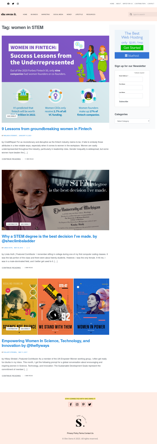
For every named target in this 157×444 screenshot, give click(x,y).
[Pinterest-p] (83, 404)
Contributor (12, 224)
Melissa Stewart (10, 135)
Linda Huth (8, 248)
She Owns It (11, 116)
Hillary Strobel (10, 352)
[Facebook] (8, 4)
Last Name (122, 92)
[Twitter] (13, 4)
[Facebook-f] (70, 404)
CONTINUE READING (11, 159)
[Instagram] (18, 4)
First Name (122, 84)
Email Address (123, 75)
